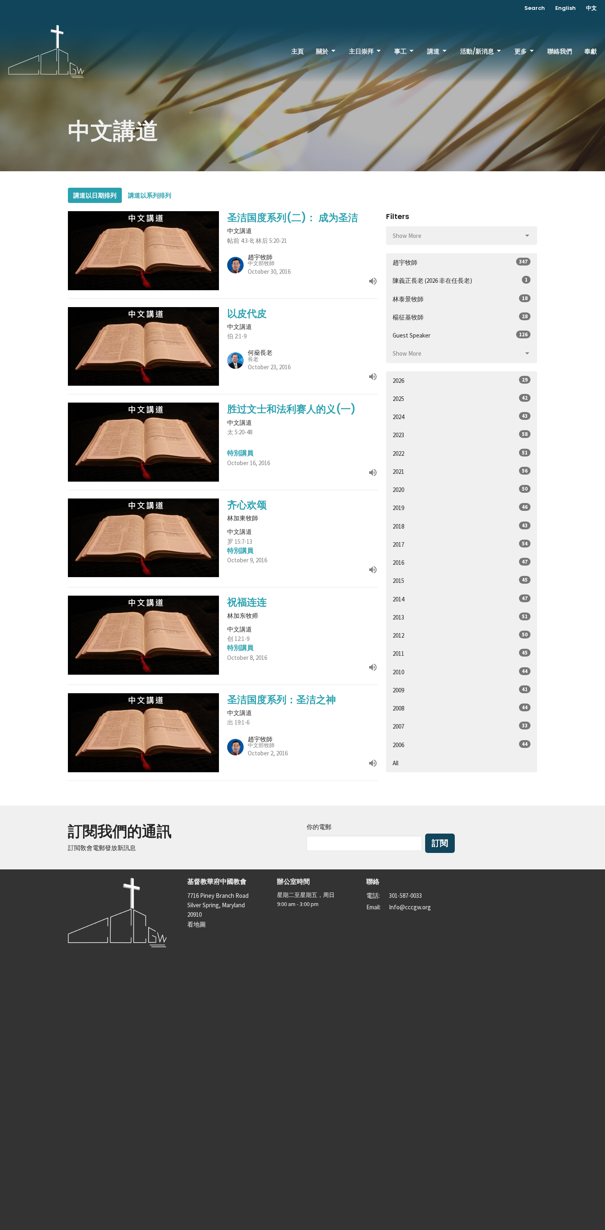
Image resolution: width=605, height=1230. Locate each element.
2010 (460, 672)
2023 (460, 435)
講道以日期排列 (94, 195)
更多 (520, 51)
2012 (460, 635)
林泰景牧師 (460, 299)
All (395, 763)
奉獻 (590, 51)
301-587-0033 (405, 895)
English (565, 8)
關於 (322, 51)
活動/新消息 (477, 51)
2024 (460, 416)
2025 (460, 398)
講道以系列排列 (149, 195)
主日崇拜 (361, 51)
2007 (460, 726)
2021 (460, 471)
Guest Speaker (460, 335)
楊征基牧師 (460, 317)
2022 (460, 453)
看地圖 (196, 924)
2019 (460, 507)
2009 (460, 690)
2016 (460, 562)
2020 (460, 489)
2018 (460, 526)
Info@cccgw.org (410, 907)
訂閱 (440, 843)
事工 (400, 51)
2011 (460, 653)
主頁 (297, 51)
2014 (460, 599)
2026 (460, 380)
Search (534, 8)
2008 (460, 708)
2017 (460, 544)
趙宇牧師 (460, 262)
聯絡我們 (559, 51)
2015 (460, 580)
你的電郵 (319, 827)
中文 (591, 8)
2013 (460, 617)
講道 (433, 51)
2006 (460, 745)
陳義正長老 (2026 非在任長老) (460, 280)
